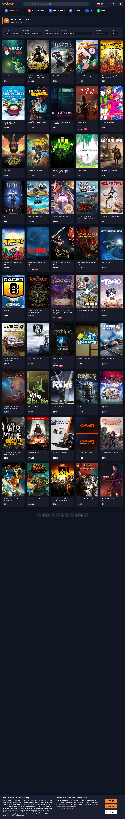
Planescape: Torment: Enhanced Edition (35, 311)
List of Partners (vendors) (64, 808)
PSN (91, 11)
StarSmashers (106, 262)
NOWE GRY (77, 11)
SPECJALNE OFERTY (38, 11)
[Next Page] (86, 515)
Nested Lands (82, 122)
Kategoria (7, 30)
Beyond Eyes (82, 170)
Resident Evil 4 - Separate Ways (110, 500)
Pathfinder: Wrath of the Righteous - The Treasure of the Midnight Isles (62, 312)
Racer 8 (6, 310)
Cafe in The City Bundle (85, 310)
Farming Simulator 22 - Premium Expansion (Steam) (87, 217)
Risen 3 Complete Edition (61, 76)
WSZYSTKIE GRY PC (15, 11)
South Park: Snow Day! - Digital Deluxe (11, 123)
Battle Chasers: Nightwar (36, 499)
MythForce (105, 406)
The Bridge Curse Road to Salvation (61, 123)
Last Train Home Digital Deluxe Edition (109, 171)
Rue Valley (7, 170)
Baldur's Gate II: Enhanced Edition (62, 263)
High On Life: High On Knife (111, 216)
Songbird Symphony (84, 76)
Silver (6, 216)
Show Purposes (111, 812)
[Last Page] (81, 515)
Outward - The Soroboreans (111, 453)
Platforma (26, 30)
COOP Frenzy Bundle (35, 216)
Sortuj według (98, 30)
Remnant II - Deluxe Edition (37, 453)
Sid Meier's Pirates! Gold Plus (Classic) (12, 500)
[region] (62, 806)
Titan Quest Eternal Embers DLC (87, 263)
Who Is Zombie (33, 406)
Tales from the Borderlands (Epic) (37, 123)
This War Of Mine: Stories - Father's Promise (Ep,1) (12, 453)
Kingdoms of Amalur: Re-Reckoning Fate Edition (12, 407)
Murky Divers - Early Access (13, 76)
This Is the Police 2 (59, 406)
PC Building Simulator (60, 453)
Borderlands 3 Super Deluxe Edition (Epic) (111, 77)
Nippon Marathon (108, 122)
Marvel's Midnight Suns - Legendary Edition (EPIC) (61, 171)
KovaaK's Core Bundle (85, 453)
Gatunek (47, 30)
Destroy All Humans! (35, 170)
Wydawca (64, 30)
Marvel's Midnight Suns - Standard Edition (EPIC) (61, 500)
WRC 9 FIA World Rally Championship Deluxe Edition (11, 360)
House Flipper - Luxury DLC (62, 216)
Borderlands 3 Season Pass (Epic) (13, 263)
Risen (79, 406)
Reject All (111, 806)
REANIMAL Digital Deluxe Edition (36, 263)
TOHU (104, 310)
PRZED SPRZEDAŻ (59, 11)
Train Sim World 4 (108, 358)
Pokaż (112, 30)
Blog (103, 11)
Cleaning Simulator (84, 358)
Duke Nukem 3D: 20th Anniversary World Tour (36, 77)
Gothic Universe (58, 358)
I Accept (111, 801)
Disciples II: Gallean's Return (87, 499)
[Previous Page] (39, 515)
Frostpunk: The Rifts (35, 358)
